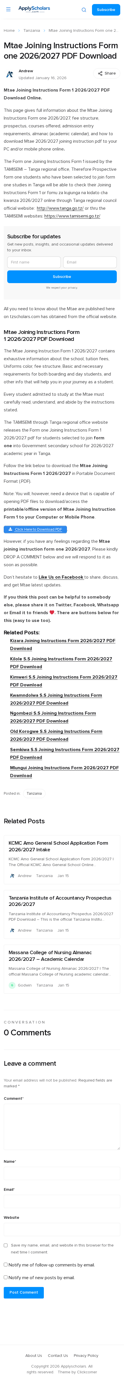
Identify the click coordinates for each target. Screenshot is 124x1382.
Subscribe (106, 10)
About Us (33, 1356)
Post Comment (24, 1292)
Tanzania (31, 31)
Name (10, 1162)
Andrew (26, 71)
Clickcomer (87, 1372)
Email (9, 1190)
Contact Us (58, 1356)
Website (11, 1218)
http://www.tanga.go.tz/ (60, 208)
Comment (14, 1099)
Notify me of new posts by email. (42, 1277)
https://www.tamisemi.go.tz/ (72, 216)
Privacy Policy (86, 1356)
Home (9, 31)
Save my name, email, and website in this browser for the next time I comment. (62, 1248)
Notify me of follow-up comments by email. (52, 1265)
